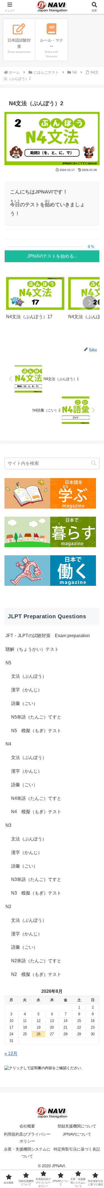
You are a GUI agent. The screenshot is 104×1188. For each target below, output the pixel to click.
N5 (8, 662)
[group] (35, 303)
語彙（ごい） (24, 703)
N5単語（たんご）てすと (36, 717)
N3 (8, 825)
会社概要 (27, 1126)
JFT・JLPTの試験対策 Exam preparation (48, 635)
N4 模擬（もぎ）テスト (36, 811)
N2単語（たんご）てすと (36, 960)
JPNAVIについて (77, 1134)
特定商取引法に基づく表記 (77, 1149)
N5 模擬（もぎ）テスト (36, 730)
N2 (8, 906)
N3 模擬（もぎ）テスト (36, 893)
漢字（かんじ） (26, 689)
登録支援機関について (76, 1126)
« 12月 (10, 1053)
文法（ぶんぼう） (29, 676)
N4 (8, 744)
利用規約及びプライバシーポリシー (27, 1137)
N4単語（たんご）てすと (36, 798)
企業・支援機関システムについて (27, 1152)
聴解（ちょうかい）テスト (32, 649)
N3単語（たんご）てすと (36, 879)
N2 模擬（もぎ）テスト (36, 974)
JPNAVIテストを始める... (52, 256)
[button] (90, 303)
